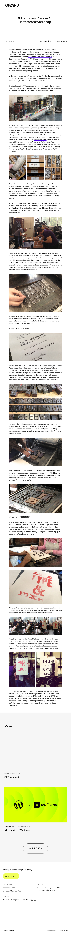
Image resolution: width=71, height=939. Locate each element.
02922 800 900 (9, 888)
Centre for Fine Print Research (40, 57)
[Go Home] (11, 5)
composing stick (40, 139)
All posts (35, 848)
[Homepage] (35, 913)
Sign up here (11, 876)
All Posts (10, 41)
